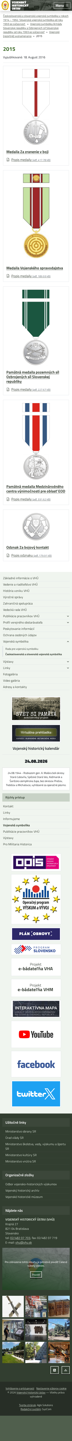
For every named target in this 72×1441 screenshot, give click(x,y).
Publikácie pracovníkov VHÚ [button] (21, 616)
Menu (59, 5)
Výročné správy (13, 597)
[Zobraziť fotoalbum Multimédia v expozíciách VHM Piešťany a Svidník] (13, 1329)
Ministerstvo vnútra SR (20, 1161)
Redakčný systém (31, 1409)
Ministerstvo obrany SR (20, 1131)
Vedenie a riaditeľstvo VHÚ (20, 584)
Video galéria (11, 680)
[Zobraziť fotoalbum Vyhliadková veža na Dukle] (36, 1329)
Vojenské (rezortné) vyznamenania (31, 34)
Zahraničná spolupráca (18, 603)
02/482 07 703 (20, 1238)
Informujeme (11, 819)
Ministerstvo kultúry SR (21, 1155)
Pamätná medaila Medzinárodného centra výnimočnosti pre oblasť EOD (35, 488)
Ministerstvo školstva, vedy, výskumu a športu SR (35, 1146)
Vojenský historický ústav (31, 1392)
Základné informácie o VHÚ (20, 578)
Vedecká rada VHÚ (15, 609)
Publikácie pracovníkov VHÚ (21, 831)
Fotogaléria (10, 674)
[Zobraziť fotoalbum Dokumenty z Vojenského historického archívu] (59, 1306)
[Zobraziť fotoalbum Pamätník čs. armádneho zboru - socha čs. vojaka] (36, 1352)
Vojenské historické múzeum (24, 1196)
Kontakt (8, 806)
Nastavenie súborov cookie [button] (51, 1388)
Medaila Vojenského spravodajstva (34, 268)
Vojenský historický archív (22, 1190)
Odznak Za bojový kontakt (27, 547)
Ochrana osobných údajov (20, 635)
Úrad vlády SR (14, 1137)
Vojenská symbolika (16, 825)
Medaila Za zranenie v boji (27, 151)
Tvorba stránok (27, 1405)
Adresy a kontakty (15, 687)
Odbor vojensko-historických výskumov (31, 1184)
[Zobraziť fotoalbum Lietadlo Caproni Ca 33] (59, 1352)
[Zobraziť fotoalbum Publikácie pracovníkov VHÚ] (36, 1306)
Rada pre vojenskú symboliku (21, 649)
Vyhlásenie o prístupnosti (20, 1388)
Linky (6, 812)
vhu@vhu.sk (23, 1242)
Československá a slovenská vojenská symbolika (33, 654)
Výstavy (8, 838)
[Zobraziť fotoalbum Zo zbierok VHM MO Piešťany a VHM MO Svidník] (13, 1306)
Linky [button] (6, 668)
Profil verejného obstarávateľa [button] (22, 622)
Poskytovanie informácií (18, 628)
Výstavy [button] (8, 661)
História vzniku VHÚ (16, 590)
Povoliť (36, 1275)
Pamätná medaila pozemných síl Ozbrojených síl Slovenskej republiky (32, 377)
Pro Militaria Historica (17, 844)
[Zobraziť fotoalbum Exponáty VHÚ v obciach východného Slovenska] (59, 1329)
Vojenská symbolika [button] (15, 641)
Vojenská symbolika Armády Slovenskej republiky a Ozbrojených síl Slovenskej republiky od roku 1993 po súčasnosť (32, 28)
